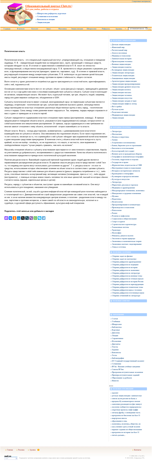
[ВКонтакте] (10, 218)
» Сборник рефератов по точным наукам (127, 278)
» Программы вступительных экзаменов (127, 372)
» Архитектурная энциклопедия (124, 81)
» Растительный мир (119, 50)
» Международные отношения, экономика (127, 190)
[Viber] (31, 218)
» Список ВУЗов (117, 369)
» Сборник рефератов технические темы (127, 287)
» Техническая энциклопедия (122, 75)
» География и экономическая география (127, 156)
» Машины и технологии (120, 55)
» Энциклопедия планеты (121, 67)
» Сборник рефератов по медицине (124, 264)
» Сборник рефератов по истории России (127, 281)
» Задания (115, 349)
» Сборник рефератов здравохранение (126, 261)
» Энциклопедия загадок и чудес (124, 101)
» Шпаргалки (116, 324)
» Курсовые (115, 330)
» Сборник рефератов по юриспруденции (127, 284)
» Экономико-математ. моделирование (126, 244)
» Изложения (116, 341)
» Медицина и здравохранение (123, 187)
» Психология (116, 210)
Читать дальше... (118, 435)
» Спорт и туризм (118, 221)
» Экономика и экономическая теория (126, 241)
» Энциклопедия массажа (121, 92)
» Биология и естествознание (122, 148)
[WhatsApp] (35, 218)
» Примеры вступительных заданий (125, 375)
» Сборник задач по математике (123, 259)
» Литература (116, 131)
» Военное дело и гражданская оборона (126, 154)
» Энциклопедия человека (121, 95)
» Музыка (114, 196)
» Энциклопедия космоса (121, 89)
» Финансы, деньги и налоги (122, 235)
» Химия (114, 139)
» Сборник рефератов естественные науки (127, 293)
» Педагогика (116, 199)
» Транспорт (116, 230)
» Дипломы (115, 332)
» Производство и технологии (122, 207)
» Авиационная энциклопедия (123, 78)
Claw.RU (141, 456)
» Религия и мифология (120, 216)
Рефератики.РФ (139, 458)
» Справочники (117, 338)
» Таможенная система (120, 227)
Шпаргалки (91, 29)
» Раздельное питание (119, 112)
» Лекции (114, 335)
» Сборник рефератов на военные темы (126, 276)
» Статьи (114, 318)
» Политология (117, 202)
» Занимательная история (121, 58)
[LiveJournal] (27, 218)
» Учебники (115, 321)
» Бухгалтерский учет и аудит (122, 151)
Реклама (21, 450)
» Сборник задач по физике (122, 256)
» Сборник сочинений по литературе (125, 295)
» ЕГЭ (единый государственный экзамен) (127, 361)
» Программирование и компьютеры (125, 204)
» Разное (114, 213)
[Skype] (39, 218)
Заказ (48, 29)
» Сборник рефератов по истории (124, 267)
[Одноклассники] (14, 218)
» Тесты (114, 355)
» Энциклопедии (117, 118)
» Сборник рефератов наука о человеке (126, 290)
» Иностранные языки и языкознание (126, 168)
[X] (23, 218)
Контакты (137, 450)
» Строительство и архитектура (123, 224)
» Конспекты (116, 352)
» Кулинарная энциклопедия (122, 70)
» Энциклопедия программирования (125, 84)
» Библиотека (116, 327)
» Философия (116, 233)
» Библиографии (117, 358)
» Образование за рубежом (121, 378)
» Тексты (114, 347)
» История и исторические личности (125, 170)
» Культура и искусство (120, 179)
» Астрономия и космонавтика (123, 142)
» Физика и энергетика (120, 137)
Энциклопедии (77, 29)
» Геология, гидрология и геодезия (124, 159)
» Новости (115, 380)
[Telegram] (43, 218)
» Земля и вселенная (119, 53)
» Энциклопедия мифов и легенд (124, 103)
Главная (7, 29)
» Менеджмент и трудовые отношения (126, 193)
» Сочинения (116, 363)
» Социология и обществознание (124, 218)
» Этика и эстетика (118, 247)
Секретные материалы (141, 1)
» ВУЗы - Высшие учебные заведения (125, 366)
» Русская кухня (117, 109)
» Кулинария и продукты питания (125, 176)
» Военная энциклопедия (121, 64)
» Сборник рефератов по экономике (125, 270)
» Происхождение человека (121, 61)
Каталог (34, 29)
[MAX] (6, 218)
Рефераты (106, 29)
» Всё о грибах (116, 106)
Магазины (62, 29)
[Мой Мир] (18, 218)
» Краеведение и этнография (122, 173)
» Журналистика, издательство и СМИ (126, 165)
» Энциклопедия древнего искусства (125, 86)
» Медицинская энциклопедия (123, 115)
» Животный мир (118, 47)
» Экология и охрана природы (123, 238)
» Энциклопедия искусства (121, 98)
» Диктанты (115, 344)
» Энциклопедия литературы (122, 72)
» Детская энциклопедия (120, 44)
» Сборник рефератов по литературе (125, 273)
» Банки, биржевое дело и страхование (126, 145)
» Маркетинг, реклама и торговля (124, 185)
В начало (20, 29)
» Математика (116, 134)
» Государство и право (119, 162)
